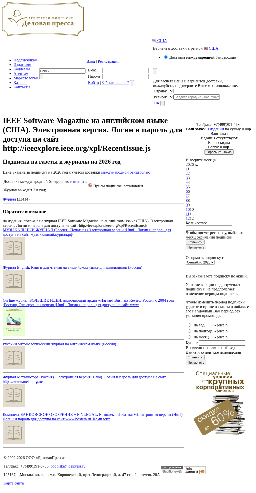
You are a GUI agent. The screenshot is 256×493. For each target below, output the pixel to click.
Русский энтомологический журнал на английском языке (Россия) (59, 344)
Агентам (21, 73)
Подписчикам (25, 60)
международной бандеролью (125, 172)
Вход (90, 61)
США (161, 40)
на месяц (201, 337)
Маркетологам (26, 78)
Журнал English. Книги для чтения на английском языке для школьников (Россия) (72, 267)
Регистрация (108, 61)
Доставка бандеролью (202, 57)
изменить (78, 181)
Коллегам (22, 69)
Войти (93, 82)
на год (199, 325)
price (220, 325)
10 (188, 209)
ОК (157, 103)
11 (187, 214)
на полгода (203, 331)
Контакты (22, 87)
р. (227, 325)
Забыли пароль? (115, 82)
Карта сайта (14, 483)
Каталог (20, 82)
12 (188, 218)
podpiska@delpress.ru (68, 466)
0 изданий (215, 129)
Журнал (9, 199)
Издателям (23, 64)
